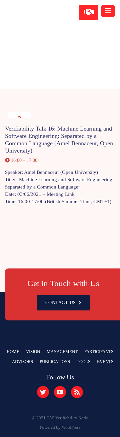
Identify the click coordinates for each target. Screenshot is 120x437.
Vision (33, 351)
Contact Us (60, 302)
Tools (83, 361)
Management (62, 351)
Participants (98, 351)
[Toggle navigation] (108, 11)
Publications (55, 361)
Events (105, 361)
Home (13, 351)
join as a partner (89, 12)
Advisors (22, 361)
